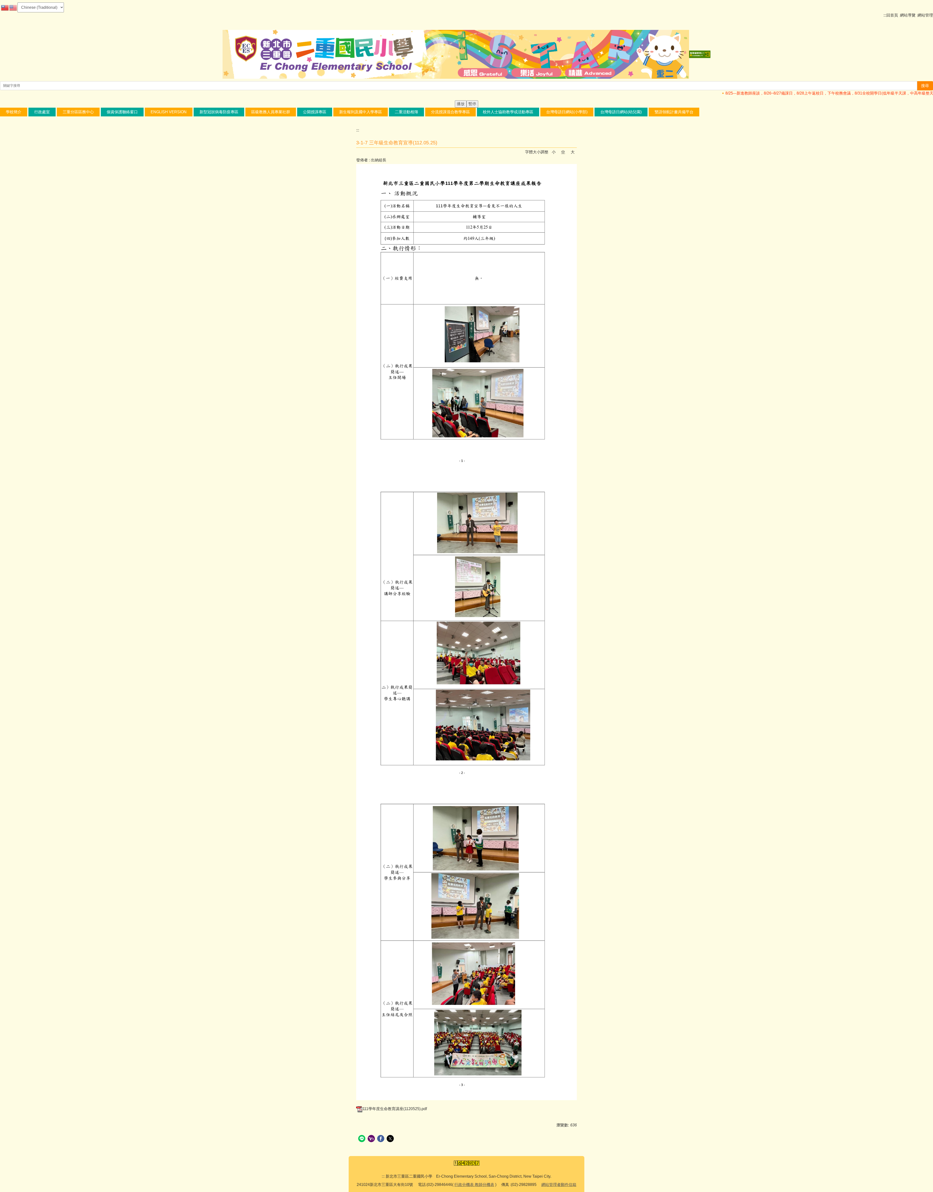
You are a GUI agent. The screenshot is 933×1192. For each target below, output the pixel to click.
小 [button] (554, 152)
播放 (461, 104)
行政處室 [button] (42, 112)
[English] (13, 7)
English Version (169, 112)
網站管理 (925, 15)
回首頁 (892, 15)
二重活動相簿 (406, 112)
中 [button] (563, 152)
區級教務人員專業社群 (270, 112)
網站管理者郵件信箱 (558, 1185)
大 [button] (573, 152)
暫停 (472, 104)
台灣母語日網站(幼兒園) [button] (621, 112)
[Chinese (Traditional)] (5, 7)
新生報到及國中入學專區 (360, 112)
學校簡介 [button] (13, 112)
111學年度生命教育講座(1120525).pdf (395, 1109)
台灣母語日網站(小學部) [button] (566, 112)
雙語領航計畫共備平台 (674, 112)
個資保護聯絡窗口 (122, 112)
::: (884, 15)
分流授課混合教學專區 (450, 112)
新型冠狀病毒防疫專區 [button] (218, 112)
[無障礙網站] (699, 54)
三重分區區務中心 (78, 112)
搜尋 (925, 86)
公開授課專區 (314, 112)
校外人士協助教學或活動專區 (508, 112)
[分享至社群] (362, 1139)
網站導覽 (908, 15)
